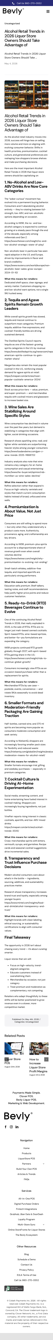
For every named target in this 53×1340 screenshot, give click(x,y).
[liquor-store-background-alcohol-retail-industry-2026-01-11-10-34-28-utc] (18, 1113)
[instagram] (11, 1127)
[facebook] (5, 1127)
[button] (7, 1059)
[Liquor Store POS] (14, 1048)
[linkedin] (17, 1127)
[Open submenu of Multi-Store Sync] (43, 1224)
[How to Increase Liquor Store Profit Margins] (38, 1048)
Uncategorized (12, 23)
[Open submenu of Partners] (43, 1163)
